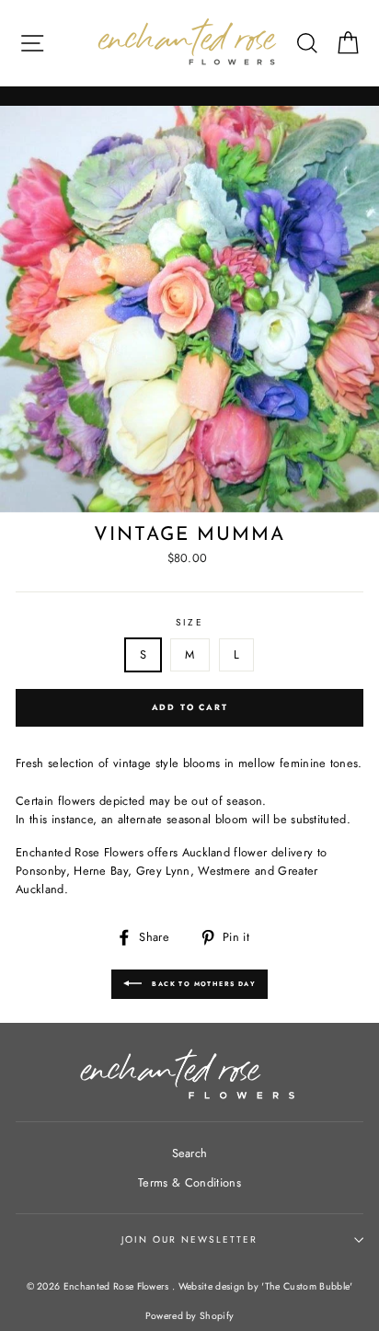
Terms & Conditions (189, 1182)
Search (190, 1153)
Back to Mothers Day (202, 984)
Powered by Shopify (190, 1316)
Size (189, 622)
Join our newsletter (189, 1239)
